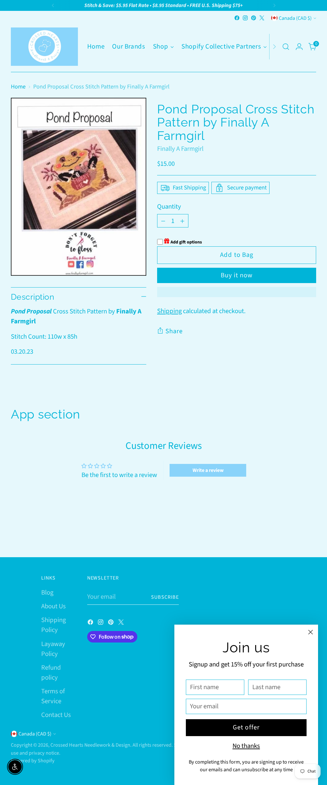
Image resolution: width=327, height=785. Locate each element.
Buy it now (237, 275)
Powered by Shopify (33, 760)
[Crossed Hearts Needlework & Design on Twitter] (262, 18)
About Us (53, 606)
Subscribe (165, 597)
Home (18, 86)
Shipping (169, 311)
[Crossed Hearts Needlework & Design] (44, 46)
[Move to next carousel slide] (310, 534)
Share (174, 331)
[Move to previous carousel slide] (296, 535)
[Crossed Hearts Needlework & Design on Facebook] (237, 18)
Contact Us (56, 715)
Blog (47, 592)
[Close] (311, 632)
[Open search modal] (285, 46)
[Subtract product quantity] (163, 220)
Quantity (169, 206)
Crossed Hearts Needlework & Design (90, 745)
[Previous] (53, 5)
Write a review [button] (208, 470)
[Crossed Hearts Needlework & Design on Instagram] (245, 18)
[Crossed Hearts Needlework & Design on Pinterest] (253, 18)
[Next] (274, 5)
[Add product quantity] (182, 220)
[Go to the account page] (299, 46)
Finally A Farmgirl (180, 148)
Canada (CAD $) (295, 18)
